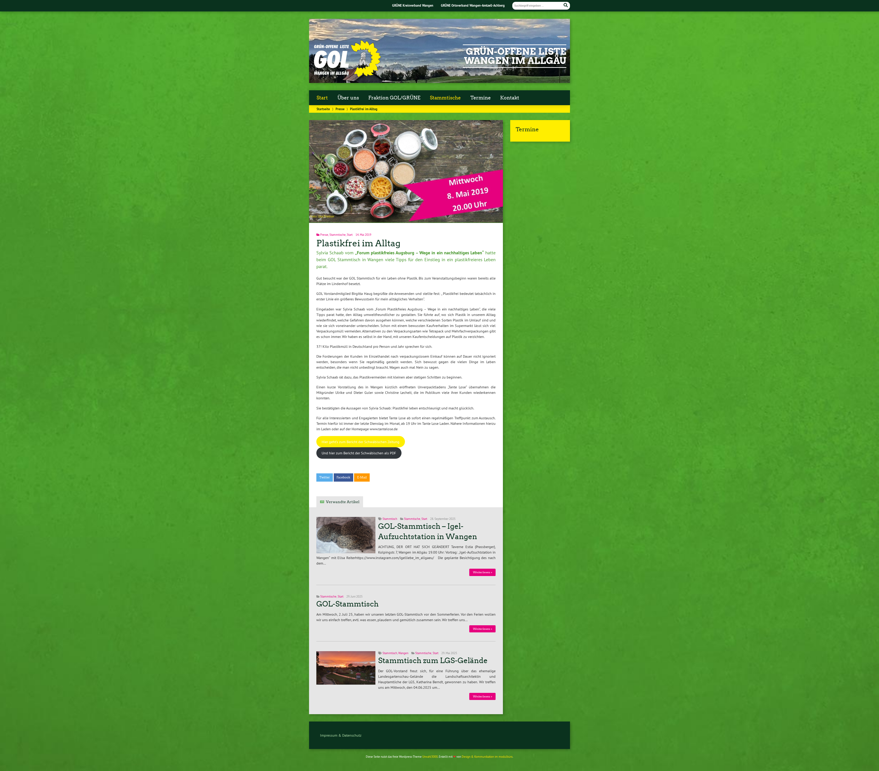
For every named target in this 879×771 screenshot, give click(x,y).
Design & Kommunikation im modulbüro (487, 756)
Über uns (348, 98)
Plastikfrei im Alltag (358, 243)
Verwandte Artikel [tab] (342, 502)
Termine (480, 98)
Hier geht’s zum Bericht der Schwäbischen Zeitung (360, 441)
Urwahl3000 (430, 756)
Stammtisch (390, 519)
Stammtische (445, 98)
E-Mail (362, 477)
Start (322, 98)
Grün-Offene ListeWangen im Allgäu (515, 56)
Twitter (324, 477)
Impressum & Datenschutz (340, 735)
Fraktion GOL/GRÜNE (394, 98)
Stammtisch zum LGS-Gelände (433, 660)
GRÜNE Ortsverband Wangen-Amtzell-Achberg (473, 5)
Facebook (343, 477)
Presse (340, 109)
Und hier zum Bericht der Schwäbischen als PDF (359, 453)
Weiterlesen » (482, 572)
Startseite (323, 109)
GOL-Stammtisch (347, 604)
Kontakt (509, 98)
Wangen (403, 653)
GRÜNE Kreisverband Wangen (412, 5)
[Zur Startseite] (347, 76)
